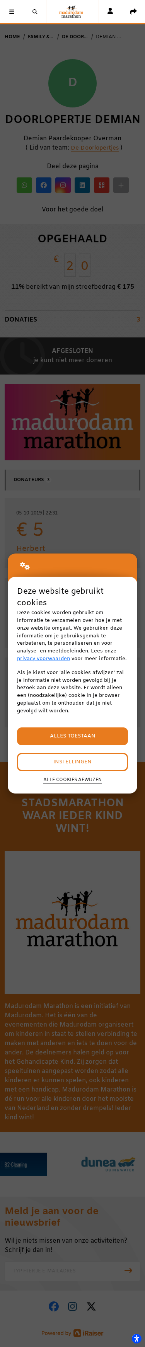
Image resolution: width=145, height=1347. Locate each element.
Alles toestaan (73, 736)
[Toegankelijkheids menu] (136, 1338)
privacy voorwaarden (43, 659)
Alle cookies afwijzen (72, 780)
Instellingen (72, 762)
